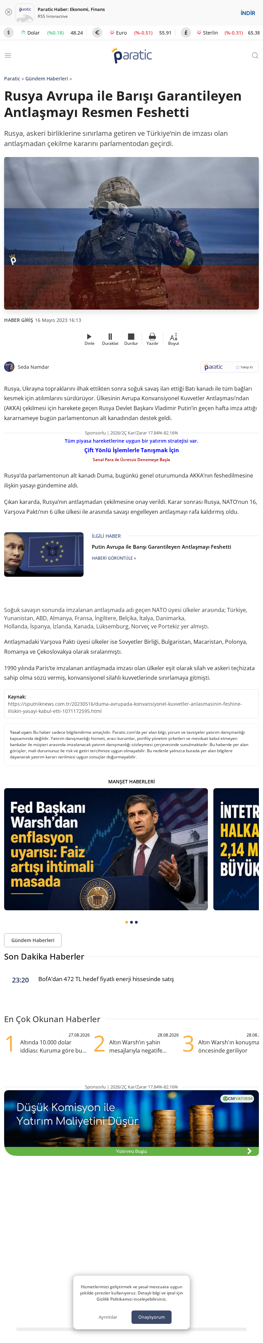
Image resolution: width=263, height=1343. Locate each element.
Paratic (12, 78)
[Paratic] (131, 56)
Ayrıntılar (108, 1317)
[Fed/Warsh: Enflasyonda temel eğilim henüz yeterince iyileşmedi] (106, 849)
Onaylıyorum (151, 1317)
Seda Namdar (33, 367)
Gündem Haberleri (46, 78)
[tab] (126, 922)
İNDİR (248, 13)
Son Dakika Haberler (44, 956)
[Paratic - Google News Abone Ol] (229, 369)
